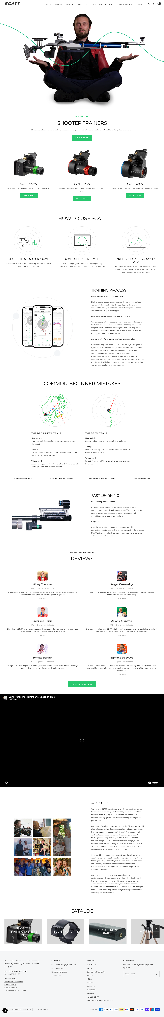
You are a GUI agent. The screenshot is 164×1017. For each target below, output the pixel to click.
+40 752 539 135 (13, 974)
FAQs (89, 968)
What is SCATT (93, 997)
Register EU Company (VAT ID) (100, 1000)
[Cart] (158, 4)
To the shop (82, 138)
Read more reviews (82, 684)
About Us (91, 986)
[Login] (154, 4)
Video (89, 979)
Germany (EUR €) (125, 4)
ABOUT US (82, 4)
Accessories (56, 975)
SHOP (48, 4)
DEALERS (70, 4)
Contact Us (91, 990)
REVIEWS (109, 4)
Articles (90, 975)
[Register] (156, 974)
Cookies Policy (10, 984)
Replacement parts (59, 972)
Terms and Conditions (13, 982)
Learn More (29, 196)
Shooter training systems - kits (63, 965)
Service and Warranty (96, 972)
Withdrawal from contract (15, 990)
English (139, 4)
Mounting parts (57, 968)
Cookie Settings (10, 987)
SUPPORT (58, 4)
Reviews (90, 993)
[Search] (149, 4)
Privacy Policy (10, 979)
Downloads (91, 965)
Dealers (90, 983)
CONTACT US (96, 4)
